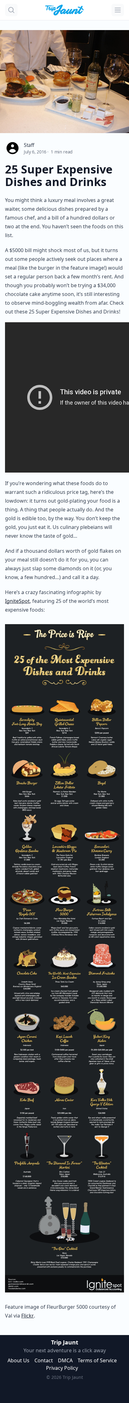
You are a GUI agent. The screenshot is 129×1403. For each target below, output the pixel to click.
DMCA (65, 1360)
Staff (29, 145)
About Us (18, 1360)
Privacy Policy (62, 1367)
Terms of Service (97, 1360)
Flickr (27, 1315)
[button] (11, 10)
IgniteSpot (17, 601)
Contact (43, 1360)
